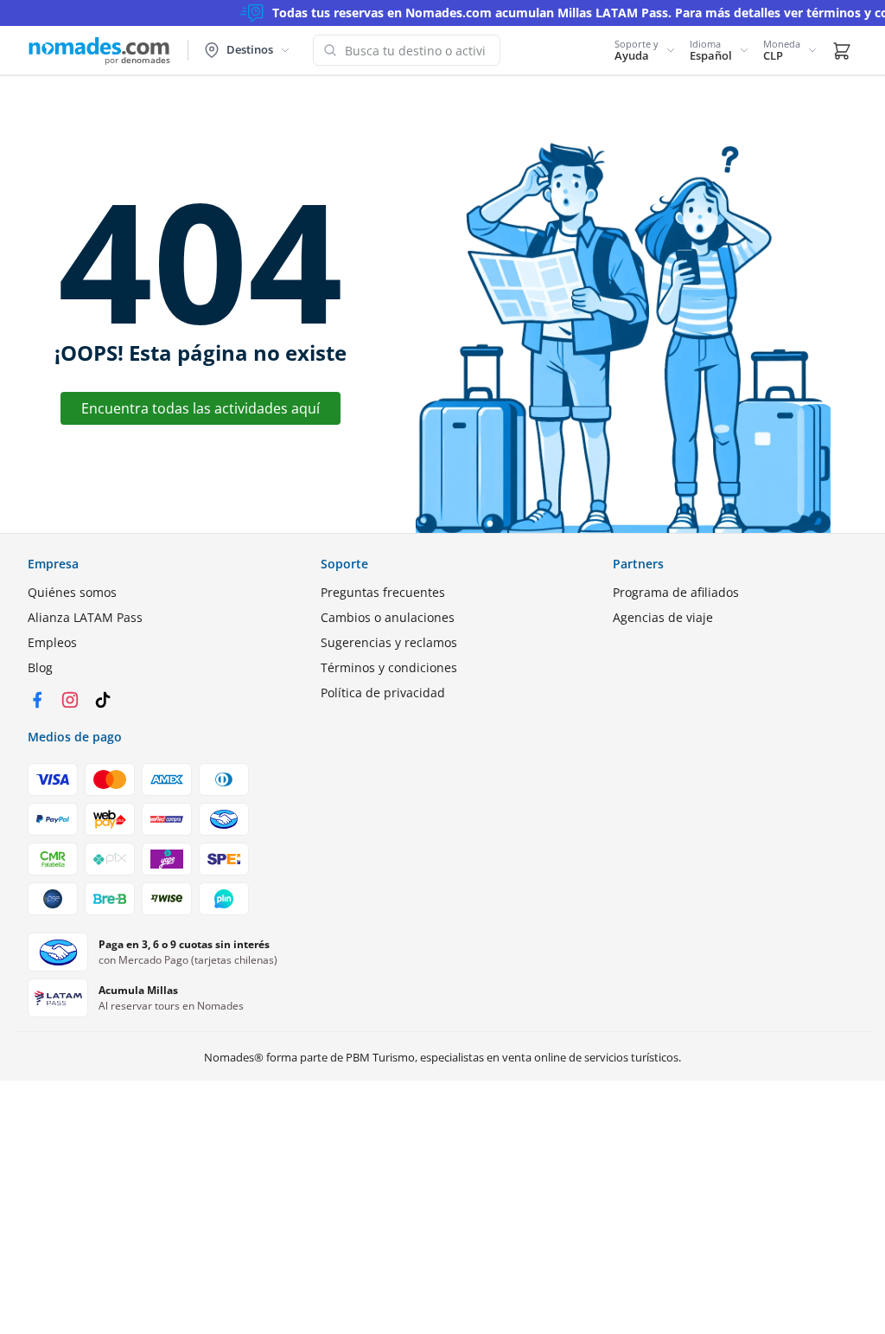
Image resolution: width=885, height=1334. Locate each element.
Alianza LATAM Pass (85, 617)
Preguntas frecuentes (383, 592)
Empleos (52, 642)
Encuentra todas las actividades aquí (200, 408)
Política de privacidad (383, 692)
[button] (645, 50)
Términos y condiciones (389, 667)
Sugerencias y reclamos (389, 642)
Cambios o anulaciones (388, 617)
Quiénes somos (72, 592)
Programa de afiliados (676, 592)
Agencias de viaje (663, 617)
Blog (40, 667)
